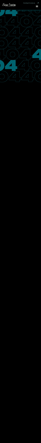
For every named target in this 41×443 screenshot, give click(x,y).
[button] (37, 6)
